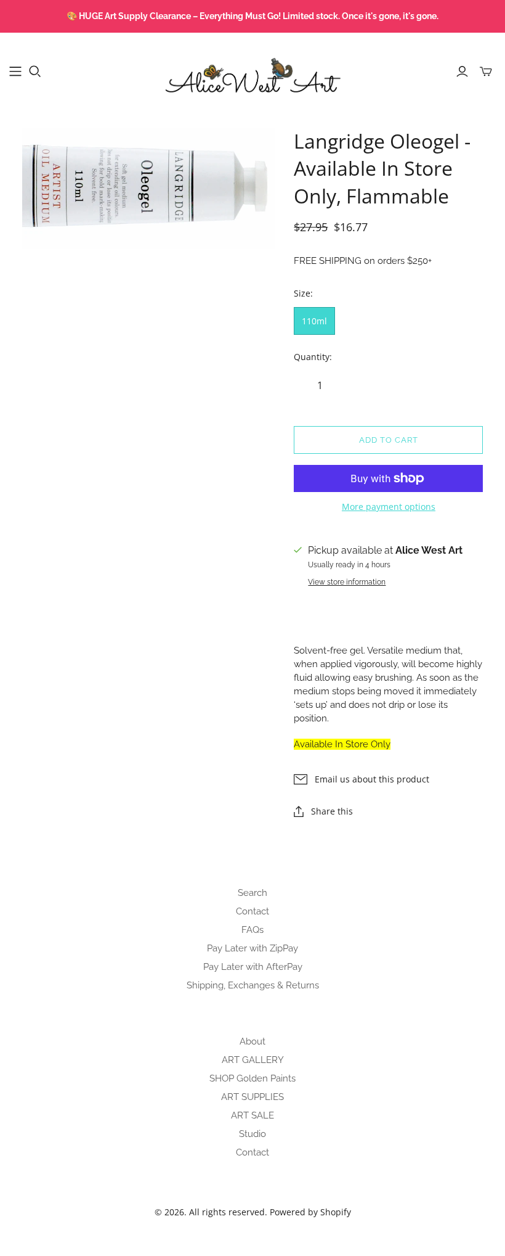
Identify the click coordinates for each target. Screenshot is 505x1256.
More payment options (388, 506)
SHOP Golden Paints (252, 1078)
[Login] (462, 71)
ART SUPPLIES (252, 1096)
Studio (252, 1133)
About (252, 1041)
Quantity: (313, 357)
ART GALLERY (253, 1059)
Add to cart (388, 440)
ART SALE (252, 1115)
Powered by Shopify (310, 1212)
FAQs (252, 929)
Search (252, 892)
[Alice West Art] (252, 71)
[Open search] (35, 71)
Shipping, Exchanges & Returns (253, 985)
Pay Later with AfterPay (252, 966)
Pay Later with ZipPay (252, 948)
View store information (347, 582)
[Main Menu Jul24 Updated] (15, 71)
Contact (252, 911)
